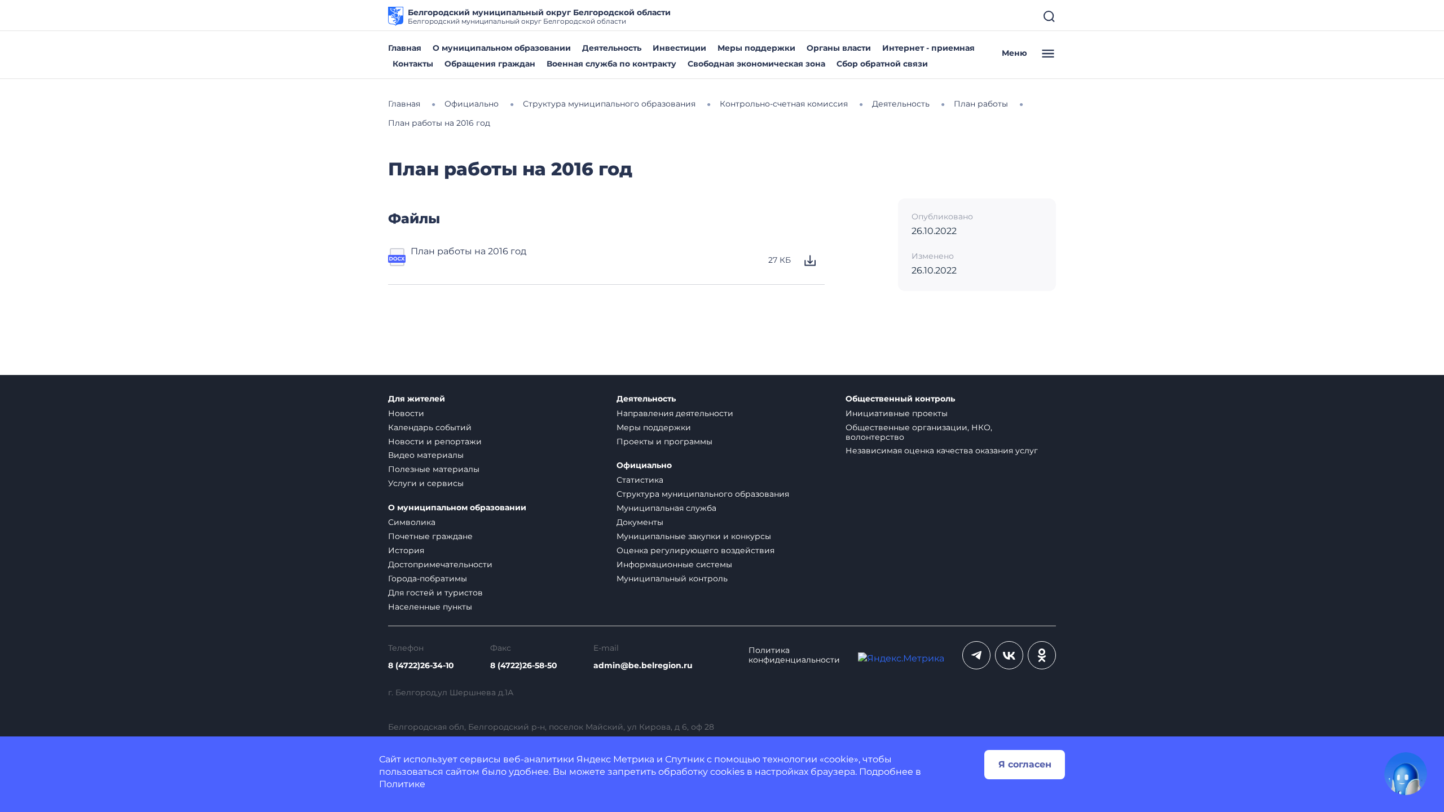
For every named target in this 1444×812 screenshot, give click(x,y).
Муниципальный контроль (672, 578)
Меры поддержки (756, 48)
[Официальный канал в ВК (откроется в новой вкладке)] (1009, 655)
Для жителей (416, 399)
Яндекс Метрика (615, 759)
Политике (402, 784)
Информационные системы (674, 564)
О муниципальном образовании (502, 48)
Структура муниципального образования (703, 494)
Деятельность (611, 48)
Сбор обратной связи (882, 64)
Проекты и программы (664, 441)
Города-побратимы (427, 578)
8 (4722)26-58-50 (523, 665)
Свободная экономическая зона (756, 64)
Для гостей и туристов (435, 593)
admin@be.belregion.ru (643, 665)
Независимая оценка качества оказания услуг (942, 450)
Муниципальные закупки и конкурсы (694, 536)
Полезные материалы (433, 469)
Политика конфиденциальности (794, 655)
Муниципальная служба (666, 508)
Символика (411, 522)
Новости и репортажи (435, 441)
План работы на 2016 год (468, 251)
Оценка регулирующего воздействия (695, 550)
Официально (644, 465)
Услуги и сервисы (426, 483)
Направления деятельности (675, 413)
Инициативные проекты (897, 413)
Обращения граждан (489, 64)
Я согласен (1024, 764)
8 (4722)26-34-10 (421, 665)
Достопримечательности (440, 564)
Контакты (413, 64)
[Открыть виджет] (1405, 773)
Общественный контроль (900, 399)
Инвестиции (679, 48)
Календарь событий (430, 427)
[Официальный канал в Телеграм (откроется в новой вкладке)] (976, 655)
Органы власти (839, 48)
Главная (404, 48)
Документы (640, 522)
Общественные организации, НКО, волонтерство (919, 432)
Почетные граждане (430, 536)
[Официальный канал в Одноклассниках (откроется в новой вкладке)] (1042, 655)
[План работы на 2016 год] (397, 260)
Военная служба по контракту (611, 64)
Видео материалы (426, 455)
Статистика (640, 480)
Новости (406, 413)
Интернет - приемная (928, 48)
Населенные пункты (430, 607)
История (406, 550)
